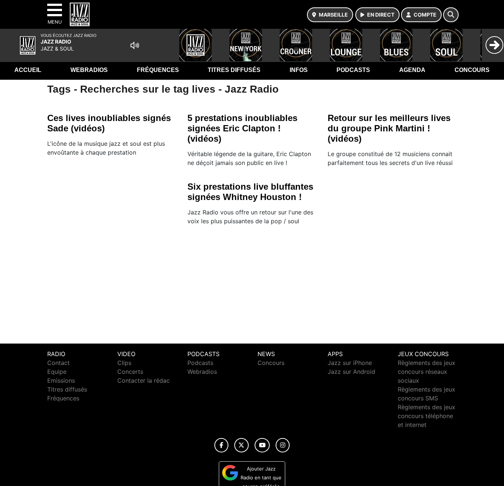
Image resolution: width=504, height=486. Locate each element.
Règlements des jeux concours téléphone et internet (426, 415)
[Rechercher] (451, 14)
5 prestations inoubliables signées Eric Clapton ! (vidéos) (242, 128)
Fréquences (158, 70)
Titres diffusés (234, 70)
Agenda (412, 70)
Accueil (27, 70)
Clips (124, 362)
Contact (58, 362)
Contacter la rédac (143, 380)
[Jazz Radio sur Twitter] (241, 445)
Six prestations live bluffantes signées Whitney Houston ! (250, 192)
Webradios (89, 70)
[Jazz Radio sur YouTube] (262, 445)
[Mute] (134, 45)
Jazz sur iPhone (350, 362)
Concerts (130, 371)
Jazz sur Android (351, 371)
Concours (472, 70)
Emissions (61, 380)
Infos (299, 70)
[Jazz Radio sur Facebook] (221, 445)
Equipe (56, 371)
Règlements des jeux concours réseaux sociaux (426, 371)
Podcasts (353, 70)
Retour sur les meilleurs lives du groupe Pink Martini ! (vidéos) (389, 128)
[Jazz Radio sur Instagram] (283, 445)
